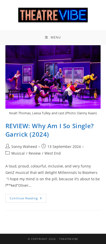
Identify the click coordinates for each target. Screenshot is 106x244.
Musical (18, 153)
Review (35, 153)
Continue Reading (28, 197)
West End (53, 153)
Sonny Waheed (24, 146)
